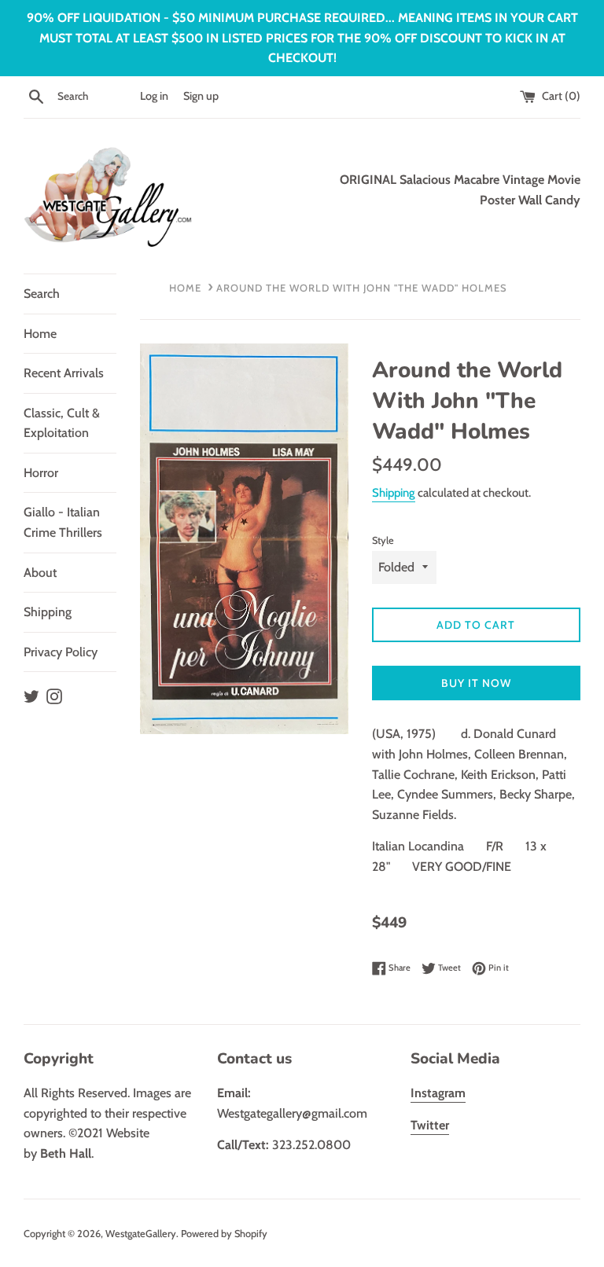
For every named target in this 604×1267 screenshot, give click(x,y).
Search (42, 293)
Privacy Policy (61, 652)
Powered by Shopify (224, 1233)
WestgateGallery (140, 1233)
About (40, 572)
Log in (154, 96)
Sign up (201, 96)
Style (383, 540)
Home (40, 333)
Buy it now (476, 683)
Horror (41, 472)
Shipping (48, 611)
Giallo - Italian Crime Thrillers (63, 522)
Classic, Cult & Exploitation (62, 423)
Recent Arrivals (64, 372)
